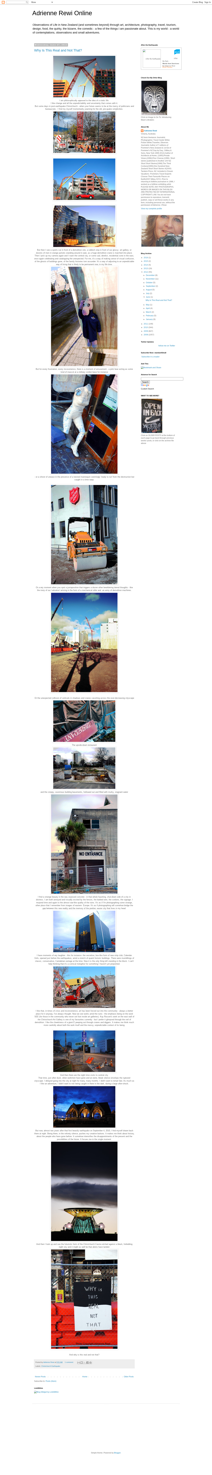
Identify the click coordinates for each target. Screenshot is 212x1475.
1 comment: (69, 1362)
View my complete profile (151, 209)
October (149, 283)
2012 (146, 272)
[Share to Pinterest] (90, 1362)
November (150, 279)
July (148, 293)
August (149, 290)
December (150, 275)
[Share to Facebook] (87, 1362)
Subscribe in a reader (150, 357)
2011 (146, 324)
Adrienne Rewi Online (62, 13)
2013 (146, 268)
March (149, 312)
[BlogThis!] (81, 1362)
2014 (146, 265)
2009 (146, 331)
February (150, 316)
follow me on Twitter (166, 346)
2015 (146, 261)
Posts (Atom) (51, 1381)
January (149, 319)
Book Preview (167, 67)
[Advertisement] (164, 468)
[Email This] (78, 1362)
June (148, 297)
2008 (146, 335)
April (148, 308)
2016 (146, 258)
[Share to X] (84, 1362)
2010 (146, 327)
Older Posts (129, 1377)
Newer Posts (40, 1377)
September (151, 286)
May (148, 305)
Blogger (117, 1453)
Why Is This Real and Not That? (58, 50)
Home (84, 1377)
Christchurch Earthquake (50, 1366)
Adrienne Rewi (150, 131)
